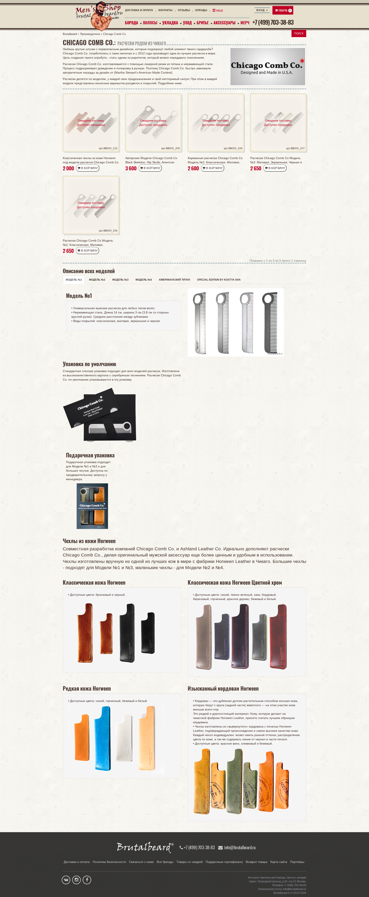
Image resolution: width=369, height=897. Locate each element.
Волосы (150, 22)
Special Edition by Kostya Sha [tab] (219, 279)
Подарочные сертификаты (224, 862)
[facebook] (87, 880)
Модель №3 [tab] (120, 279)
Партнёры (297, 862)
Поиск (298, 33)
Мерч (244, 22)
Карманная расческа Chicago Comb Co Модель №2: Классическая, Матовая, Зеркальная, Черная (215, 160)
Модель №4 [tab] (144, 279)
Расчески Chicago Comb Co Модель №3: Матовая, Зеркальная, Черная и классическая (276, 160)
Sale (219, 10)
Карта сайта (278, 862)
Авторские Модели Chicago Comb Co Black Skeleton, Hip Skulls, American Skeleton (151, 160)
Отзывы (184, 10)
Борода (131, 22)
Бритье (203, 22)
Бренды (201, 10)
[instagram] (76, 880)
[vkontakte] (66, 880)
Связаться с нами (141, 862)
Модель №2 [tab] (97, 279)
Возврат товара (256, 862)
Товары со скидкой (189, 862)
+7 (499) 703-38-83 (272, 22)
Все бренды (165, 862)
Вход (261, 10)
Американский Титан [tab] (174, 279)
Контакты (165, 10)
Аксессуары (225, 22)
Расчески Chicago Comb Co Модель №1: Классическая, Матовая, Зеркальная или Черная (88, 243)
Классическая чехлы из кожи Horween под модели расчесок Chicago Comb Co (91, 160)
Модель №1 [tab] (74, 279)
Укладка (170, 22)
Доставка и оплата (139, 10)
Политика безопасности (109, 862)
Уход (187, 22)
